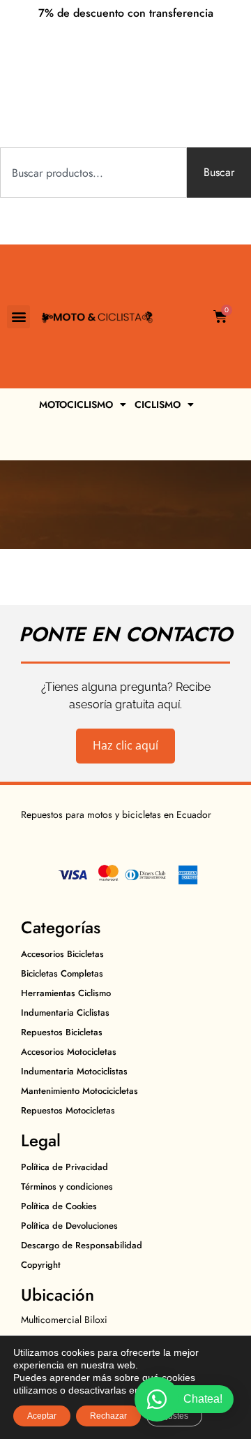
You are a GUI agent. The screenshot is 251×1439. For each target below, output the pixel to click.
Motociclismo (76, 404)
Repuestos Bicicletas (61, 1032)
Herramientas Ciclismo (66, 993)
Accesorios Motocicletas (68, 1051)
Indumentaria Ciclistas (65, 1012)
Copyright (41, 1264)
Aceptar (41, 1416)
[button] (18, 316)
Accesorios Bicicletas (62, 953)
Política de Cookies (59, 1206)
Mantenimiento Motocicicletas (79, 1090)
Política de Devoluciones (69, 1225)
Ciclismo (158, 404)
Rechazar (108, 1416)
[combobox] (93, 172)
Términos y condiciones (67, 1186)
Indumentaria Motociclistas (74, 1071)
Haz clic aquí (125, 745)
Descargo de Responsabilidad (81, 1245)
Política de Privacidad (64, 1167)
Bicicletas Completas (62, 973)
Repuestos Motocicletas (68, 1110)
